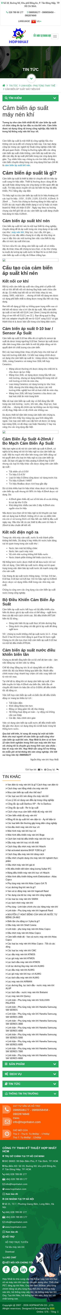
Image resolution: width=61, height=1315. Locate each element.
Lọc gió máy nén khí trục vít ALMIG (24, 974)
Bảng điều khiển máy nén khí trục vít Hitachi (28, 873)
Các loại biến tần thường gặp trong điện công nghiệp (32, 823)
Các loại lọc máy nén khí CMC (21, 950)
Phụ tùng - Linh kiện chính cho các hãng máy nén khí (32, 906)
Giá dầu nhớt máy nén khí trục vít (23, 827)
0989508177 (25, 755)
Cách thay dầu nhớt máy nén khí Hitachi (26, 846)
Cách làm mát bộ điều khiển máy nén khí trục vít (30, 839)
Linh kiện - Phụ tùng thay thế (38, 85)
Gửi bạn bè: (31, 769)
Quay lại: (51, 769)
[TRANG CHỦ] (3, 85)
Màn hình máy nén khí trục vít (21, 831)
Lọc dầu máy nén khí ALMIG (20, 970)
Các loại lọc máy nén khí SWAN (22, 899)
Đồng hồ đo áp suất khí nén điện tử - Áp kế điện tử (31, 819)
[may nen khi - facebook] (6, 1269)
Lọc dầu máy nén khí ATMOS (21, 954)
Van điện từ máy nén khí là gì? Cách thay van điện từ (32, 784)
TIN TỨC (13, 85)
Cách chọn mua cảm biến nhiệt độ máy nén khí (29, 811)
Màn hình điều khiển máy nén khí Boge (25, 835)
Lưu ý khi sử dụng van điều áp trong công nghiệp (30, 800)
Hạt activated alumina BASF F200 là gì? (26, 850)
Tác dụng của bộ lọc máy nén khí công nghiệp (29, 895)
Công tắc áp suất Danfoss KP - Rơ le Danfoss (29, 804)
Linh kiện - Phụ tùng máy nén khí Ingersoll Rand (30, 910)
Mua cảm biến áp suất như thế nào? (24, 792)
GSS (52, 1308)
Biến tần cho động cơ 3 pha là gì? (23, 921)
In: (42, 769)
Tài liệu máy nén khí (14, 1247)
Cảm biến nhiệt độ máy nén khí (22, 815)
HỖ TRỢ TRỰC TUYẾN (16, 1242)
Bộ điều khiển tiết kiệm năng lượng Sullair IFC (29, 869)
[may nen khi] (30, 35)
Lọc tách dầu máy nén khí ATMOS (23, 962)
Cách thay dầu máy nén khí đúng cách (25, 854)
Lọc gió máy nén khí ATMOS (21, 958)
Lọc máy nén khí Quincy (19, 996)
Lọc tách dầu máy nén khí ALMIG (23, 977)
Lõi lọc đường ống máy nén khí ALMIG (25, 966)
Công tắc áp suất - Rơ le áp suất (22, 808)
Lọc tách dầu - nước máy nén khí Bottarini (27, 992)
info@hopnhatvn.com (27, 1122)
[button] (36, 21)
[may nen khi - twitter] (32, 1269)
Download (9, 1252)
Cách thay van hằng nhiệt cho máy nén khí (27, 788)
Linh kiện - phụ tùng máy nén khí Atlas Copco (28, 929)
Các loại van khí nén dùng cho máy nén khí (27, 796)
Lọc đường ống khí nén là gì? (21, 887)
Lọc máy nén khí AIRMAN (19, 981)
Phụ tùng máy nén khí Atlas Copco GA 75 (27, 883)
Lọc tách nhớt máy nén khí (20, 903)
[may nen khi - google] (15, 1269)
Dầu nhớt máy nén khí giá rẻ (20, 865)
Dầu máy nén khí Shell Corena (21, 925)
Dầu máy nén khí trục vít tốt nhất (23, 842)
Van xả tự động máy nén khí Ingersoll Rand (27, 891)
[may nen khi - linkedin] (23, 1269)
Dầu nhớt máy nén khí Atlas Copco (24, 933)
